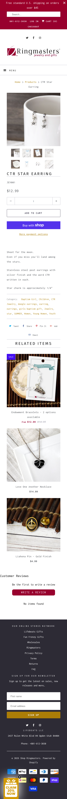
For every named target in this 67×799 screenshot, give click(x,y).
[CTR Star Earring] (33, 119)
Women (27, 313)
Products (30, 82)
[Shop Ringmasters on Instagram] (40, 38)
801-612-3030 (18, 21)
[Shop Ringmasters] (33, 53)
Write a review (33, 592)
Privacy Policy (33, 653)
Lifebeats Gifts (33, 631)
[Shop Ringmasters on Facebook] (33, 38)
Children (44, 299)
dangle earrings (27, 304)
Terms (33, 658)
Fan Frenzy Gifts (34, 637)
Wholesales (33, 642)
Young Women (40, 313)
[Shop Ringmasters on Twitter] (27, 38)
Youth (52, 313)
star (9, 313)
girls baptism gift (30, 309)
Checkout (33, 27)
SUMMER (18, 313)
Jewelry (48, 309)
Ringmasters (33, 647)
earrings (12, 309)
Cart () (50, 21)
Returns (33, 663)
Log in (34, 21)
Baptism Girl (28, 299)
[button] (11, 788)
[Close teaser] (19, 777)
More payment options (33, 234)
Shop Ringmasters (30, 758)
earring (43, 304)
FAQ (33, 669)
